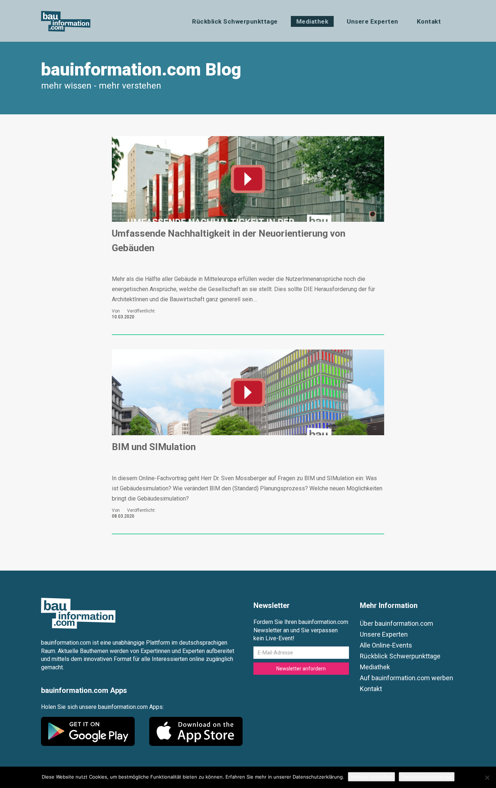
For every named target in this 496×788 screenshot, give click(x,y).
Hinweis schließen (371, 777)
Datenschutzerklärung (427, 777)
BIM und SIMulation (154, 446)
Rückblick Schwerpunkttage (235, 21)
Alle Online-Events (386, 645)
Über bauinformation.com (396, 623)
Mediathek (312, 21)
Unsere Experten (372, 21)
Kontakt (429, 21)
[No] (487, 777)
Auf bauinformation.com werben (406, 678)
